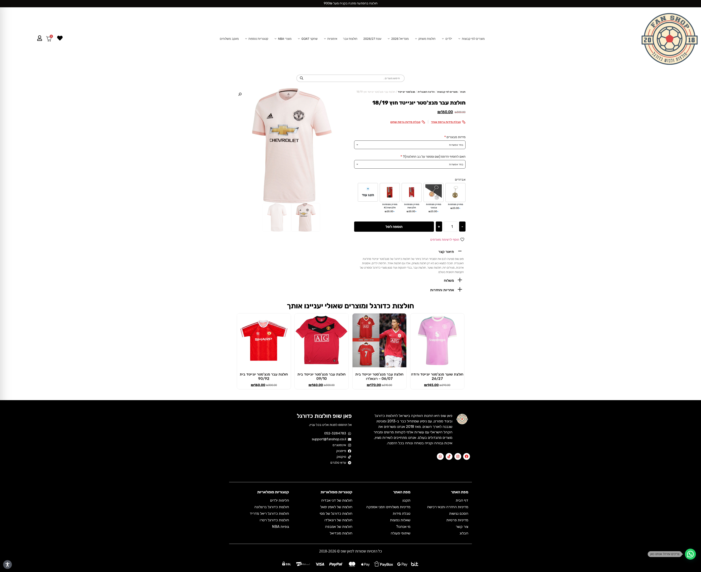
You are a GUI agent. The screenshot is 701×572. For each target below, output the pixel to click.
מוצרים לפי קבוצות (473, 39)
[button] (410, 251)
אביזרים (460, 179)
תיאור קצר (446, 251)
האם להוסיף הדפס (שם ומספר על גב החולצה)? (433, 156)
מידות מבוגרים (455, 137)
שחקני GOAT (309, 39)
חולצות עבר (350, 39)
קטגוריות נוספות (258, 39)
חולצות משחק (427, 39)
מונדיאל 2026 (400, 39)
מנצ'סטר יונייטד (406, 91)
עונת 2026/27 (372, 39)
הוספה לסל (394, 226)
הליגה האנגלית (426, 91)
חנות (463, 91)
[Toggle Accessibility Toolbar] (7, 564)
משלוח (449, 280)
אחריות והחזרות (442, 290)
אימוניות (332, 39)
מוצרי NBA (285, 39)
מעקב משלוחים (229, 39)
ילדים (448, 39)
